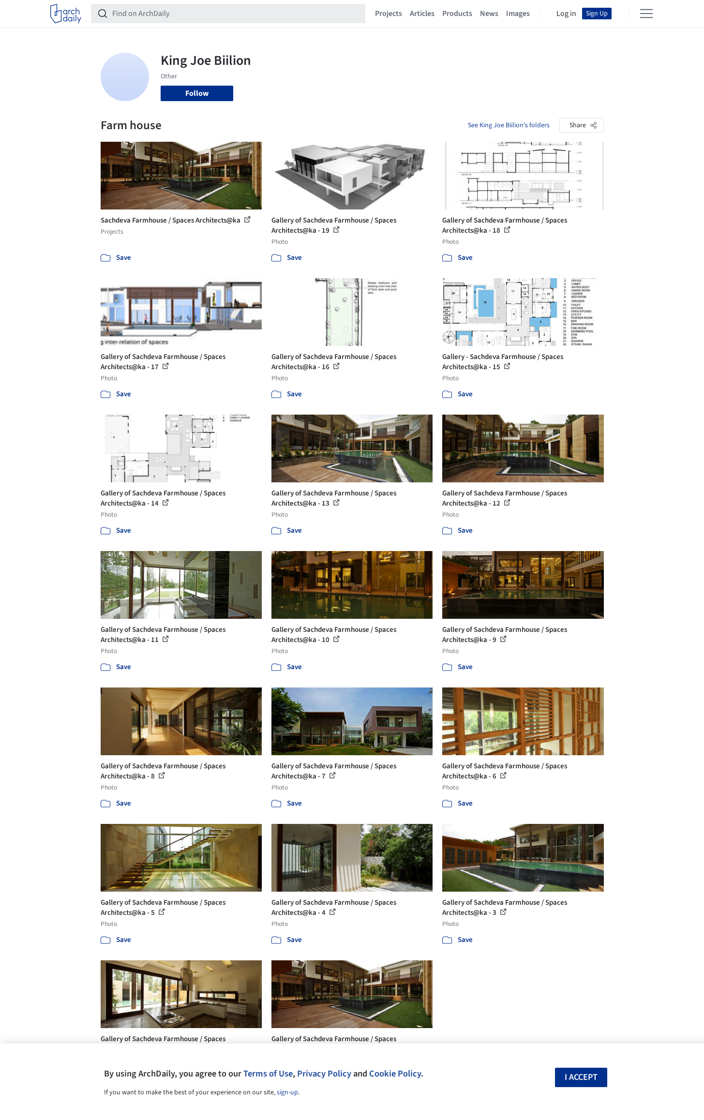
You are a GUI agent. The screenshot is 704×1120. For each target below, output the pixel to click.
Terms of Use (268, 1073)
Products (457, 13)
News (489, 13)
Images (518, 13)
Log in (566, 13)
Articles (422, 13)
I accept (581, 1077)
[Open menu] (646, 13)
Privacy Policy (324, 1073)
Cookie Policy (395, 1073)
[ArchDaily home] (65, 13)
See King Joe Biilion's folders (509, 125)
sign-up (287, 1092)
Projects (388, 13)
